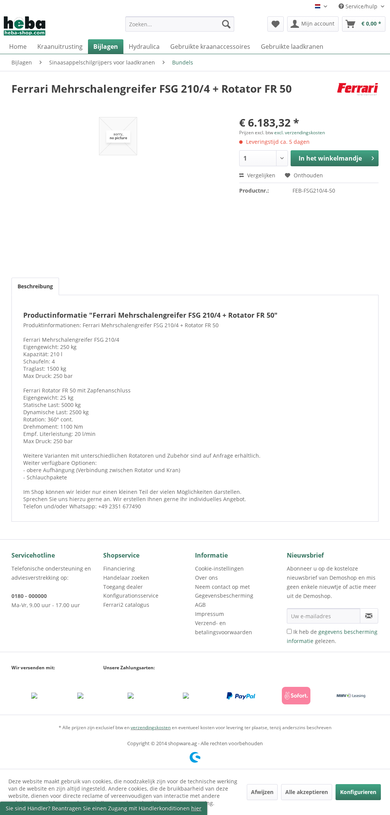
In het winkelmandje (330, 158)
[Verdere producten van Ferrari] (358, 96)
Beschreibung (35, 286)
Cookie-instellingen (219, 568)
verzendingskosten (151, 727)
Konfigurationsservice (130, 595)
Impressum (209, 613)
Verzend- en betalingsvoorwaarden (223, 627)
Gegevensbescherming (224, 595)
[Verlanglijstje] (275, 24)
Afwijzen (262, 792)
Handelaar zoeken (126, 577)
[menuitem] (180, 27)
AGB (200, 604)
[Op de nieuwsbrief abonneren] (369, 616)
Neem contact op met (222, 586)
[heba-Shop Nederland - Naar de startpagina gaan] (24, 25)
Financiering (119, 568)
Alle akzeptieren (306, 792)
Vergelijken (260, 175)
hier (196, 808)
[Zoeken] (226, 24)
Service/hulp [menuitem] (361, 6)
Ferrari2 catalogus (126, 604)
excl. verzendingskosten (299, 132)
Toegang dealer (123, 586)
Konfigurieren (358, 792)
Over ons (206, 577)
